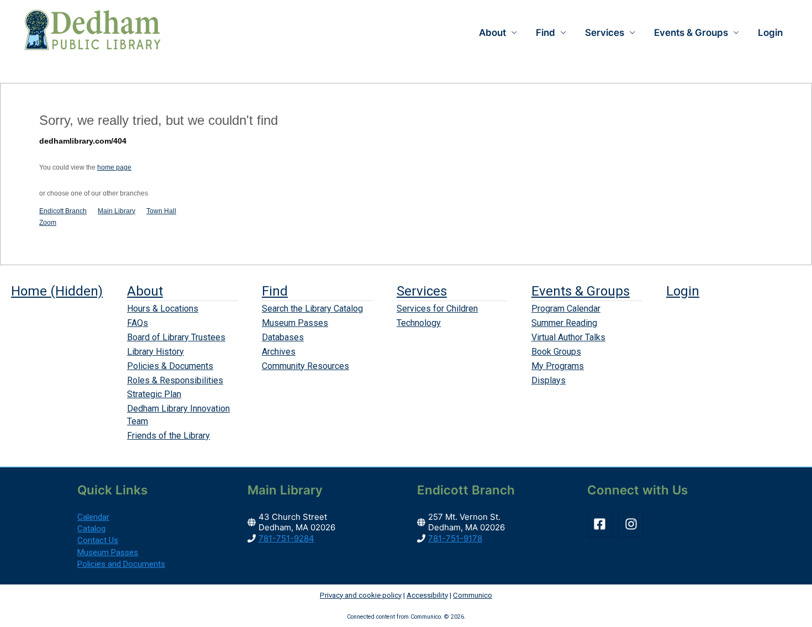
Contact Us (97, 540)
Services (422, 291)
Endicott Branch (63, 211)
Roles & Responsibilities (175, 380)
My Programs (557, 366)
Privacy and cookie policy (361, 595)
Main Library (116, 211)
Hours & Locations (162, 308)
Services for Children (437, 308)
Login (770, 32)
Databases (283, 337)
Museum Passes (295, 323)
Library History (155, 351)
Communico (472, 595)
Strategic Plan (154, 394)
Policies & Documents (170, 366)
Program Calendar (565, 308)
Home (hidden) (57, 291)
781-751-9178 (455, 538)
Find (275, 291)
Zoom (47, 222)
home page (114, 167)
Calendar (93, 517)
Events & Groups (580, 291)
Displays (548, 380)
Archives (279, 351)
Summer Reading (564, 323)
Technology (419, 323)
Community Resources (305, 366)
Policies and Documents (121, 564)
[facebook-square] (601, 524)
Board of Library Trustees (176, 337)
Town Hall (161, 211)
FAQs (137, 323)
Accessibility (427, 595)
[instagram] (632, 524)
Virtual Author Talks (568, 337)
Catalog (91, 529)
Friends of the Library (168, 435)
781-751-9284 (286, 538)
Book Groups (556, 351)
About (145, 291)
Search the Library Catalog (312, 308)
